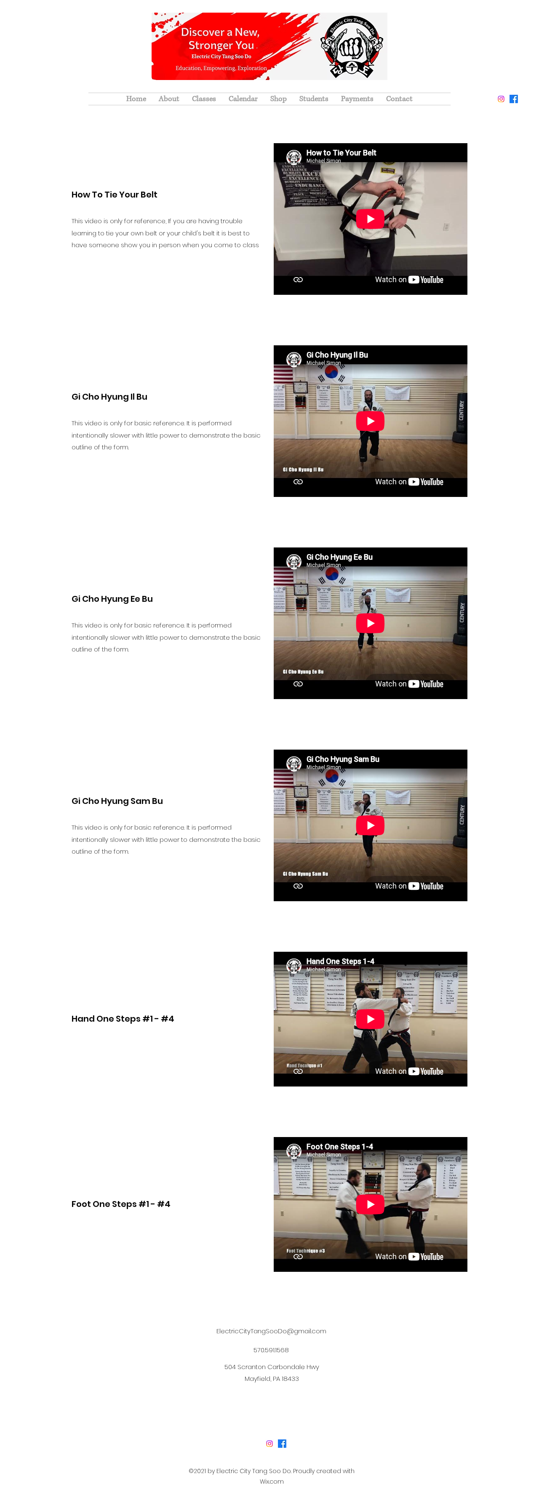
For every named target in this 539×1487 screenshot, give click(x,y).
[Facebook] (514, 99)
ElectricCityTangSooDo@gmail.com (271, 1331)
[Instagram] (501, 99)
